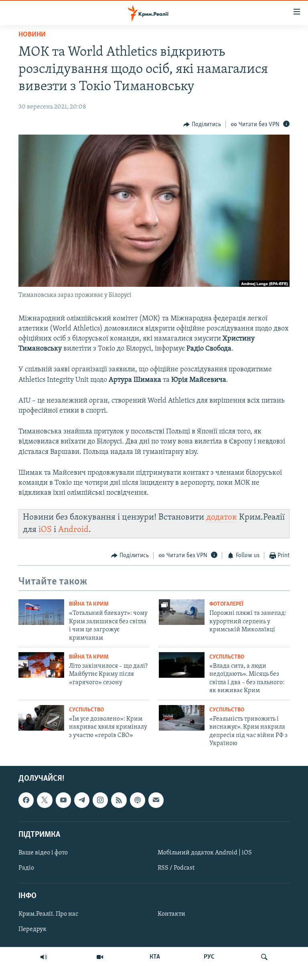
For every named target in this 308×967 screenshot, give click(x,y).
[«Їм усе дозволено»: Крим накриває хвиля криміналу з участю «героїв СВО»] (41, 718)
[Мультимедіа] (100, 957)
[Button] (202, 124)
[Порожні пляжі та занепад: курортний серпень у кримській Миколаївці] (182, 612)
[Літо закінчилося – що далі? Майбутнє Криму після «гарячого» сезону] (41, 665)
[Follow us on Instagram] (100, 800)
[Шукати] (264, 957)
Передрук (32, 930)
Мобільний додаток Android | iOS (205, 853)
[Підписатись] (156, 800)
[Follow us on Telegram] (81, 800)
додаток (221, 517)
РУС (209, 957)
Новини (32, 34)
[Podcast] (137, 800)
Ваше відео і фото (43, 853)
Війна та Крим (89, 604)
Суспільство (226, 657)
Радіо (26, 868)
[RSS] (118, 800)
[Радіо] (44, 957)
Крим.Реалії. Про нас (48, 914)
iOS (45, 530)
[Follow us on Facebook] (26, 800)
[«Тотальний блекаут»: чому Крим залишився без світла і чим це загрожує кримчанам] (41, 612)
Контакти (171, 914)
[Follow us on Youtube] (63, 800)
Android (73, 530)
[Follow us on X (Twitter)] (44, 800)
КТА (155, 957)
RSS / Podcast (176, 868)
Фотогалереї (226, 604)
